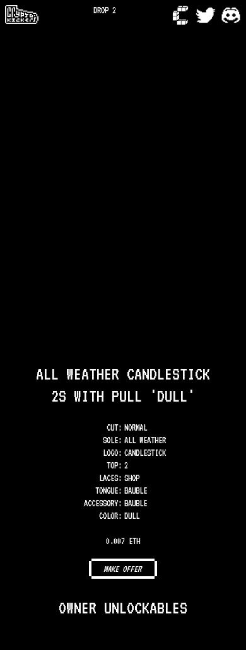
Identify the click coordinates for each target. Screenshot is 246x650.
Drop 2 (104, 10)
